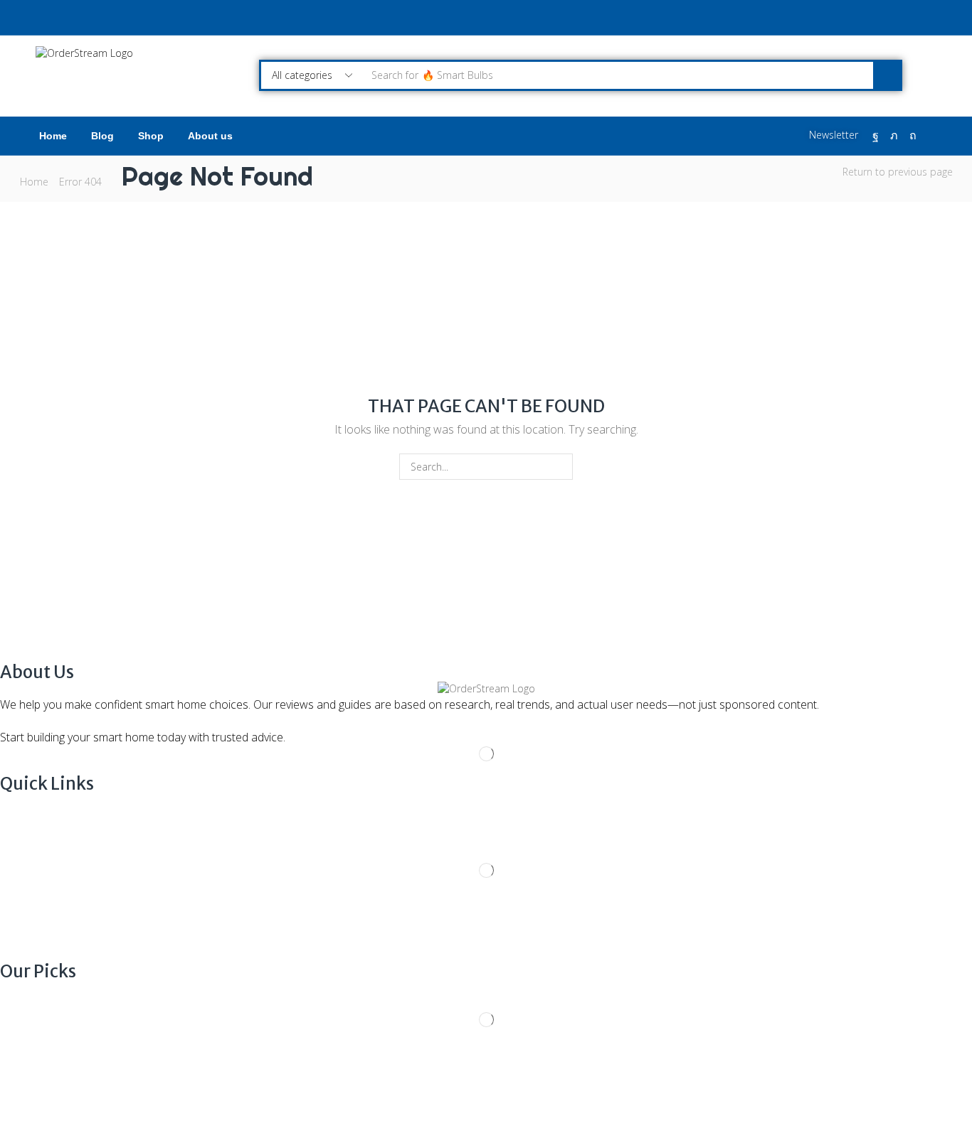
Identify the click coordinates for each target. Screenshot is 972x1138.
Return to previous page (897, 171)
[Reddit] (932, 135)
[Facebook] (875, 135)
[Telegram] (65, 1079)
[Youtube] (44, 1079)
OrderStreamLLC (264, 1094)
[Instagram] (22, 1079)
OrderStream (125, 1094)
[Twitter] (894, 135)
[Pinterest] (912, 135)
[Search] (886, 75)
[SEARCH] (559, 466)
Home (34, 181)
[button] (825, 135)
